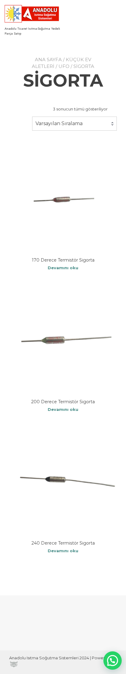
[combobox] (74, 124)
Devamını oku (63, 267)
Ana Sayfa (48, 59)
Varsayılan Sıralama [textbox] (59, 123)
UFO (63, 66)
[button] (112, 660)
